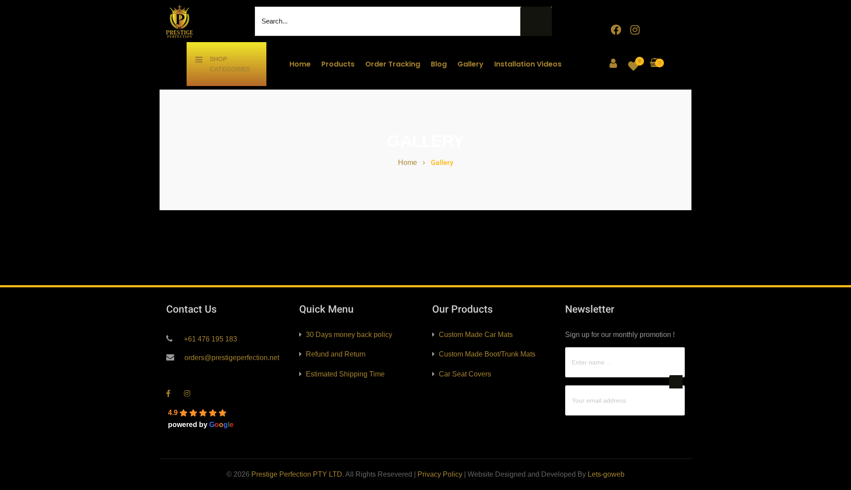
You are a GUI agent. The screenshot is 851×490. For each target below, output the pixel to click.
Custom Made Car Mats (476, 334)
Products (338, 64)
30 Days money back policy (349, 334)
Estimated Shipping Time (345, 374)
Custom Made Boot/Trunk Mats (487, 354)
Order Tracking (392, 64)
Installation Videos (528, 64)
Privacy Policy (440, 474)
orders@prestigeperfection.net (231, 357)
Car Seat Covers (465, 374)
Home (300, 64)
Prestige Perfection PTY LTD (296, 474)
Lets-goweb (606, 474)
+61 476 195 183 (209, 339)
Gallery (470, 64)
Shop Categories (230, 64)
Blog (439, 64)
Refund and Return (336, 354)
